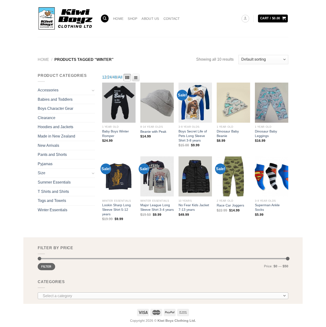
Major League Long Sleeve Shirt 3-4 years (157, 207)
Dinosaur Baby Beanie (228, 133)
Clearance (46, 118)
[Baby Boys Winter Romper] (119, 103)
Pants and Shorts (52, 155)
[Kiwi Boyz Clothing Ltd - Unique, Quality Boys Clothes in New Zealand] (65, 18)
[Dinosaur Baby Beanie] (233, 103)
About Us (150, 19)
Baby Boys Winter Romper (115, 133)
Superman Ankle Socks (267, 207)
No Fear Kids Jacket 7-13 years (194, 207)
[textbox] (162, 296)
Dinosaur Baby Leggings (266, 133)
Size (41, 173)
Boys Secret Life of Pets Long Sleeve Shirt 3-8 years (193, 135)
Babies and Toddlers (55, 99)
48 (115, 77)
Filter (46, 266)
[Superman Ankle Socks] (271, 176)
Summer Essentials (54, 182)
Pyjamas (45, 164)
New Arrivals (48, 145)
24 (109, 77)
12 (104, 77)
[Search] (105, 18)
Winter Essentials (52, 210)
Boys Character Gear (55, 108)
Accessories (48, 90)
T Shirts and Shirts (53, 192)
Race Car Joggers (230, 205)
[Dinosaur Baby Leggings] (271, 103)
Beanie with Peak (153, 131)
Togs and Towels (52, 201)
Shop (132, 19)
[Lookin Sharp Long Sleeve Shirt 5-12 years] (119, 176)
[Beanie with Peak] (157, 103)
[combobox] (163, 295)
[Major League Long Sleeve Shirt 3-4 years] (157, 176)
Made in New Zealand (56, 136)
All (120, 77)
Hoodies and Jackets (55, 127)
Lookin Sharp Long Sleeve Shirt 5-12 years (116, 209)
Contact (171, 19)
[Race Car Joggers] (233, 176)
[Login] (245, 18)
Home (118, 19)
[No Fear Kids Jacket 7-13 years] (195, 176)
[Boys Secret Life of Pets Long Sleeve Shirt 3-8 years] (195, 103)
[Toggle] (93, 90)
